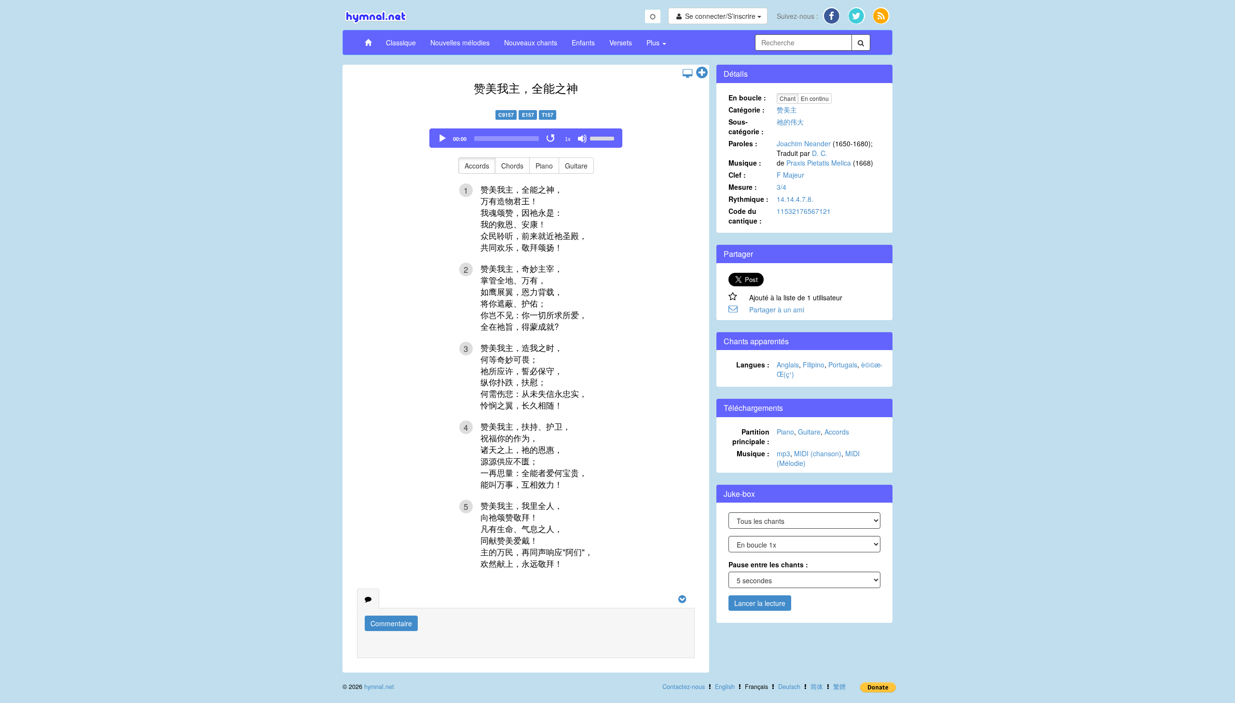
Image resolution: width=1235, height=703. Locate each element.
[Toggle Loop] (551, 138)
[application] (525, 138)
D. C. (819, 153)
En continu (815, 98)
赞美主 (787, 109)
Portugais (842, 364)
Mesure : (742, 187)
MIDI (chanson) (817, 453)
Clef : (737, 175)
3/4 (781, 187)
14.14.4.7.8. (795, 199)
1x (568, 139)
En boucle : (747, 97)
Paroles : (742, 143)
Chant (788, 98)
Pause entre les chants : (768, 564)
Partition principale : (750, 436)
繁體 (839, 686)
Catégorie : (746, 109)
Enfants (583, 42)
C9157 (506, 114)
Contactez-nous (683, 686)
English (725, 686)
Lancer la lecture (759, 603)
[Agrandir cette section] (702, 73)
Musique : (744, 163)
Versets (620, 42)
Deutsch (789, 686)
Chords (512, 165)
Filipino (813, 364)
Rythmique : (748, 199)
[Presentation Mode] (687, 73)
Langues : (752, 364)
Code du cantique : (745, 215)
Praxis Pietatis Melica (818, 163)
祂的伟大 (790, 122)
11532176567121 (804, 211)
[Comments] (368, 599)
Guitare (576, 165)
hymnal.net (379, 686)
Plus (653, 42)
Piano (544, 165)
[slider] (603, 137)
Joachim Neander (804, 143)
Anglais (788, 364)
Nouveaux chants (530, 42)
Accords (477, 165)
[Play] (442, 138)
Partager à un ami (776, 309)
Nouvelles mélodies (460, 42)
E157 (528, 114)
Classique (401, 42)
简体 (816, 686)
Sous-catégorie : (746, 126)
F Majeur (790, 175)
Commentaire (391, 623)
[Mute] (582, 138)
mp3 (783, 453)
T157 (547, 114)
